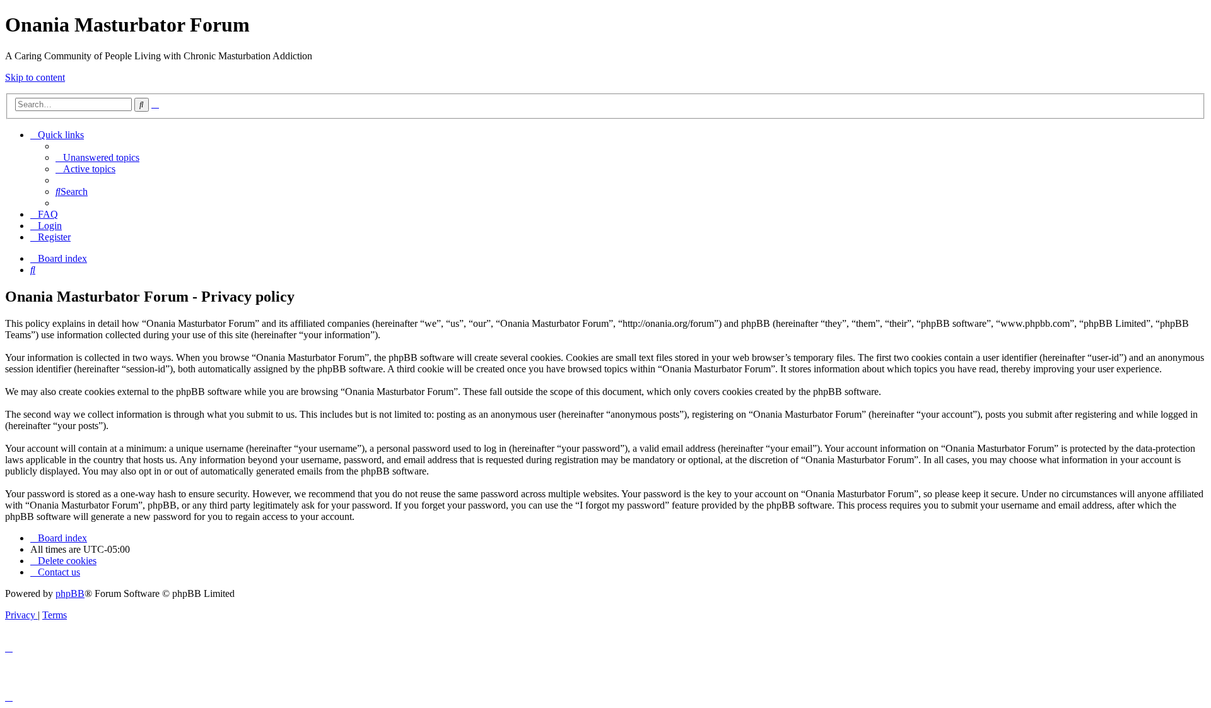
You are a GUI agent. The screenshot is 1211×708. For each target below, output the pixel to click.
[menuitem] (97, 157)
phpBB (70, 593)
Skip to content (35, 77)
